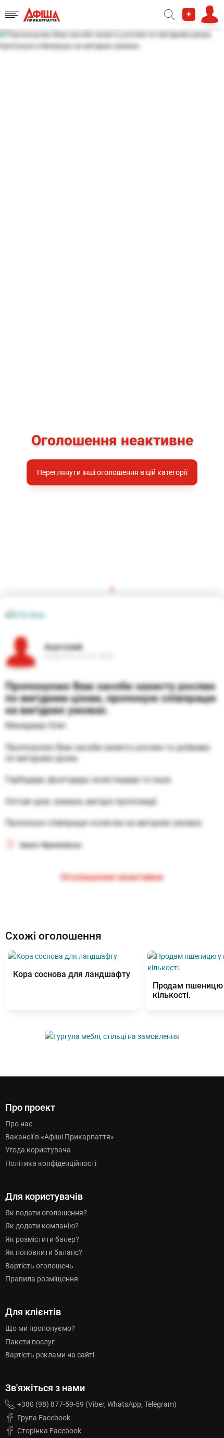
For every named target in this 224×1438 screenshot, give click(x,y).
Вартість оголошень (39, 1266)
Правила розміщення (41, 1279)
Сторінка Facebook (49, 1431)
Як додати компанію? (42, 1226)
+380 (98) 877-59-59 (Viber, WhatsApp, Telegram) (97, 1404)
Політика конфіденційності (50, 1163)
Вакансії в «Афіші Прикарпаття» (59, 1137)
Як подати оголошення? (46, 1213)
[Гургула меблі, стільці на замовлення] (112, 1036)
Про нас (18, 1124)
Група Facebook (43, 1418)
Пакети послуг (30, 1342)
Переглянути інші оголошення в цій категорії (112, 472)
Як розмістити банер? (42, 1239)
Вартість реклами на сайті (49, 1355)
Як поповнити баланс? (43, 1252)
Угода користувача (38, 1150)
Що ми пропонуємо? (40, 1328)
